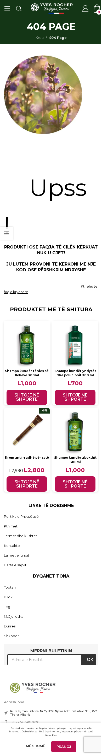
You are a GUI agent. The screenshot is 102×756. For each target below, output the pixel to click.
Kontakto (12, 545)
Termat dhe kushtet (20, 536)
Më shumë (36, 746)
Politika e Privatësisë (21, 516)
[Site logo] (52, 8)
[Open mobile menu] (7, 8)
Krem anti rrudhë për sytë (27, 457)
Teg (7, 607)
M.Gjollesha (13, 616)
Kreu (40, 37)
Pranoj (63, 746)
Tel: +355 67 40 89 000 (24, 722)
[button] (27, 397)
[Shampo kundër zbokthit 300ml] (75, 431)
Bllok (8, 597)
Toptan (10, 587)
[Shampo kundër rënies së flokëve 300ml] (27, 344)
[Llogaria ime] (85, 8)
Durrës (9, 626)
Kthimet (11, 526)
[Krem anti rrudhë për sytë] (27, 431)
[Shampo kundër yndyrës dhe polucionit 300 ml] (75, 344)
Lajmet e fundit (16, 555)
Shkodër (11, 636)
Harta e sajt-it (15, 565)
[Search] (18, 8)
